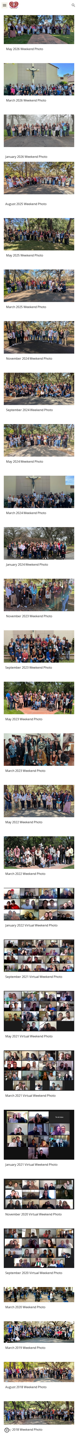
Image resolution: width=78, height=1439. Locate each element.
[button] (4, 5)
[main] (39, 49)
